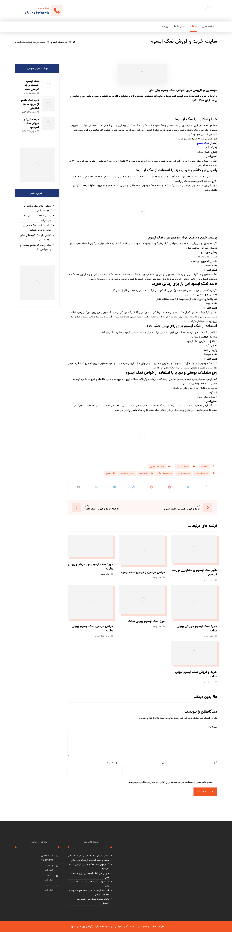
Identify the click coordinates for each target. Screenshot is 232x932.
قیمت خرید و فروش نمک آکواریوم (31, 123)
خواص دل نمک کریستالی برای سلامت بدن (35, 237)
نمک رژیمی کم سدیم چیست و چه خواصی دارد (35, 247)
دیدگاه (212, 727)
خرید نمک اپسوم (157, 466)
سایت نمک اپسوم (146, 473)
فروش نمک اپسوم (127, 473)
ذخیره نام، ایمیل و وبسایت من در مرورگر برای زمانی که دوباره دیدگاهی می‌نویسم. (170, 782)
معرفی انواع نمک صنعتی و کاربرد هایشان (37, 208)
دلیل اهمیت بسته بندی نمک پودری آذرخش (91, 901)
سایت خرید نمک (183, 473)
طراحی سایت (157, 927)
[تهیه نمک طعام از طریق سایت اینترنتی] (48, 104)
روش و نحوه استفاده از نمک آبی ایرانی (37, 218)
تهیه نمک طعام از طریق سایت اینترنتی (30, 104)
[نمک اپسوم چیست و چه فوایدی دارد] (48, 85)
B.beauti (204, 466)
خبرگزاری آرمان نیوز (91, 927)
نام (215, 762)
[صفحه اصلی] (74, 42)
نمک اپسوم (203, 143)
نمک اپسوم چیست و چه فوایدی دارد (31, 85)
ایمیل (164, 762)
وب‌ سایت (112, 762)
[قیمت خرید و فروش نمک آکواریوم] (48, 123)
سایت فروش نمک (165, 473)
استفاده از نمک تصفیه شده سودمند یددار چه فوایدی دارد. (89, 892)
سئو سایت (141, 927)
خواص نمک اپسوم (102, 635)
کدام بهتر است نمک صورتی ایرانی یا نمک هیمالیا (37, 227)
